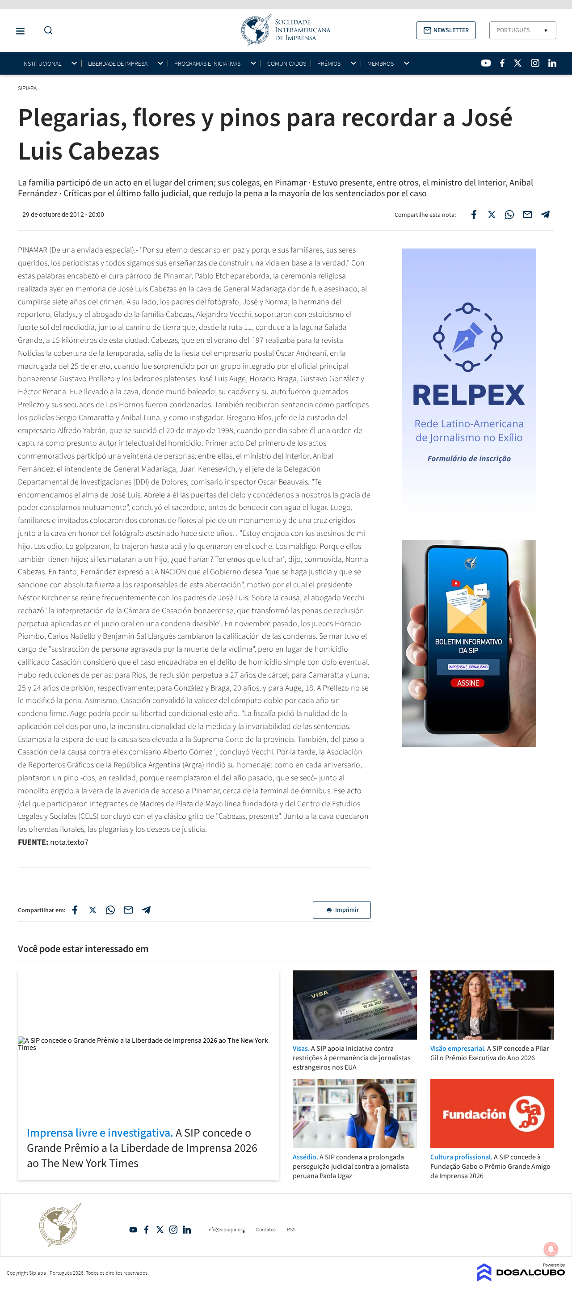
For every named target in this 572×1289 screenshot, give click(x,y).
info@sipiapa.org (226, 1229)
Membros (380, 63)
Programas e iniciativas (207, 63)
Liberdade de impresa (117, 63)
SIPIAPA (28, 88)
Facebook (147, 1230)
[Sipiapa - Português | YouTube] (486, 63)
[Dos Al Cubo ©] (521, 1278)
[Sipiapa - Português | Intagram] (535, 63)
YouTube (133, 1230)
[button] (446, 30)
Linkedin (187, 1230)
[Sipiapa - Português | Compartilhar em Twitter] (491, 214)
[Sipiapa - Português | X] (517, 63)
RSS (291, 1229)
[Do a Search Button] (46, 30)
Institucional (41, 63)
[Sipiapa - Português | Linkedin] (552, 63)
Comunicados (286, 63)
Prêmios (329, 63)
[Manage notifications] (551, 1249)
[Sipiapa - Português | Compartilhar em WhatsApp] (509, 214)
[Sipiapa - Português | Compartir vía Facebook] (75, 910)
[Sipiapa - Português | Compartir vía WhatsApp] (110, 910)
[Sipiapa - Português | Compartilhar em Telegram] (545, 214)
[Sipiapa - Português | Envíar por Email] (527, 214)
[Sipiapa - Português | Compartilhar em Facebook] (474, 214)
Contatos (266, 1229)
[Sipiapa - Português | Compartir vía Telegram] (146, 910)
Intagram (173, 1230)
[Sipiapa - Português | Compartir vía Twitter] (92, 910)
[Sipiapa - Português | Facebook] (502, 63)
